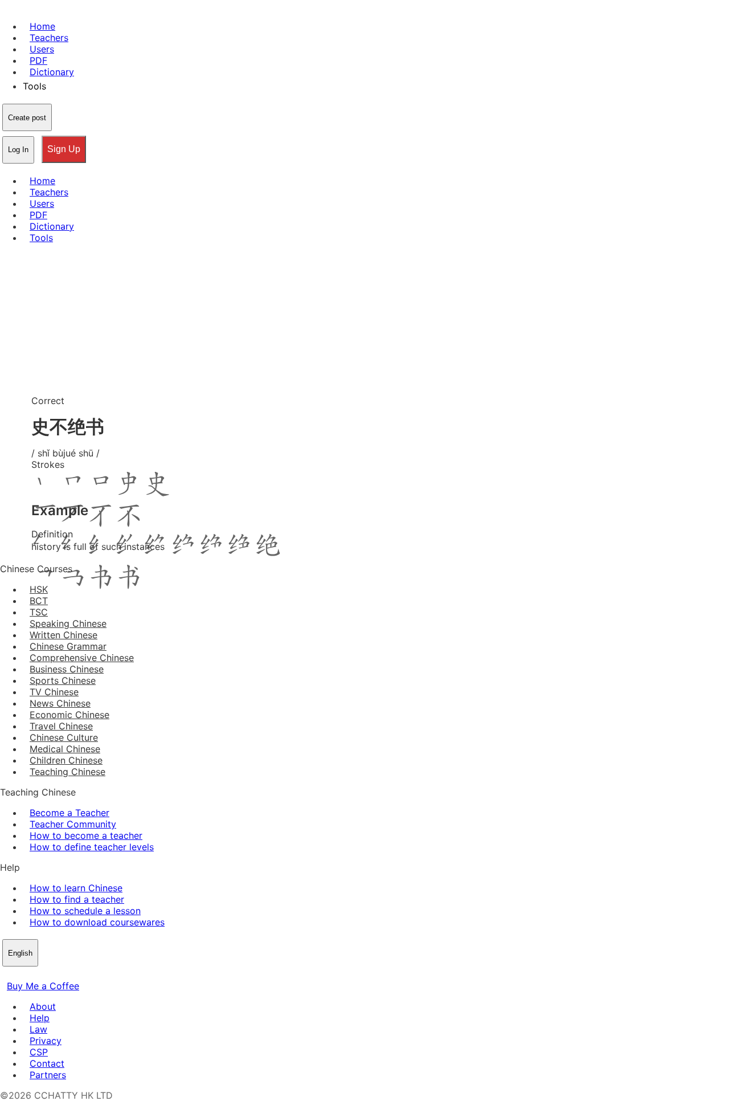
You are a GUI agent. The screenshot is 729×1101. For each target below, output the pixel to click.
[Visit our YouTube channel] (47, 974)
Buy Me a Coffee (43, 986)
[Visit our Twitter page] (20, 974)
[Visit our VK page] (34, 974)
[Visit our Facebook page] (6, 974)
